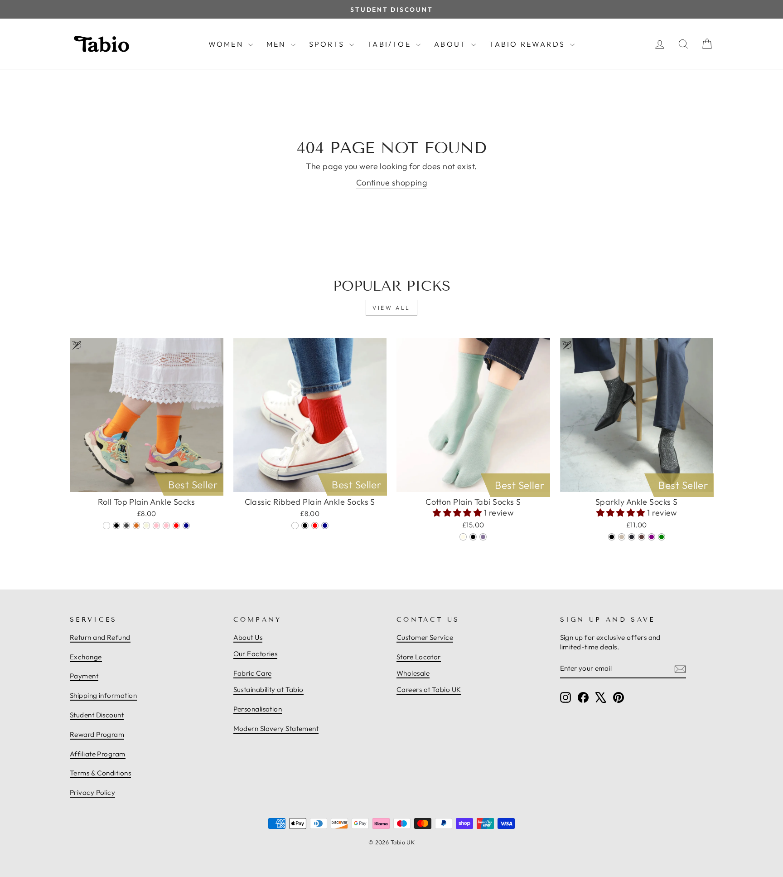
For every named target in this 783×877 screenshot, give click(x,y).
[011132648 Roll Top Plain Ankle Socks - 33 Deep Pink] (156, 525)
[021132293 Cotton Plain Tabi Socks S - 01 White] (463, 537)
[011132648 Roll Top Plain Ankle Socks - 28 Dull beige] (146, 525)
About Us (248, 637)
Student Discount (97, 715)
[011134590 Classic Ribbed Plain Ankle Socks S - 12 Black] (305, 525)
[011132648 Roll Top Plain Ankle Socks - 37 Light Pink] (166, 525)
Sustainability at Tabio (268, 689)
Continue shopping (391, 182)
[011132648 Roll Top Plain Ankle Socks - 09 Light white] (106, 525)
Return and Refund (100, 637)
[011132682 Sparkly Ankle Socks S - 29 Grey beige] (622, 537)
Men (277, 44)
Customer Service (424, 637)
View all (391, 307)
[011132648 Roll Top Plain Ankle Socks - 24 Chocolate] (136, 525)
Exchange (86, 657)
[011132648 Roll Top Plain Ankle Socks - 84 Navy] (186, 525)
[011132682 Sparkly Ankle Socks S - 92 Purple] (651, 537)
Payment (84, 676)
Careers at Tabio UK (428, 689)
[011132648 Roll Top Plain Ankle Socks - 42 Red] (176, 525)
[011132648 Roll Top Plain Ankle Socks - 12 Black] (116, 525)
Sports (328, 44)
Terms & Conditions (100, 773)
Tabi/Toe (390, 44)
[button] (458, 512)
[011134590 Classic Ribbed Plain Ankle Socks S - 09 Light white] (295, 525)
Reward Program (97, 734)
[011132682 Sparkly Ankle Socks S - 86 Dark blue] (631, 537)
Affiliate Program (98, 754)
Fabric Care (252, 673)
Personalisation (257, 709)
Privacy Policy (92, 792)
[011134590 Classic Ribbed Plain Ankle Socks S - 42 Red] (315, 525)
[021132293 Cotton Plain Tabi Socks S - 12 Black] (473, 537)
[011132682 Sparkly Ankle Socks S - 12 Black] (612, 537)
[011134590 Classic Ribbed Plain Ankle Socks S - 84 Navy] (325, 525)
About (451, 44)
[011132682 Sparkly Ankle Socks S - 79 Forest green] (661, 537)
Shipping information (103, 695)
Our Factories (255, 653)
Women (227, 44)
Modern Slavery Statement (276, 728)
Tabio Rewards (528, 44)
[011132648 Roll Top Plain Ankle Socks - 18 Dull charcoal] (126, 525)
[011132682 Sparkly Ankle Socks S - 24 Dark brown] (641, 537)
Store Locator (418, 657)
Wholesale (413, 673)
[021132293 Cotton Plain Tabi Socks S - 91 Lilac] (483, 537)
